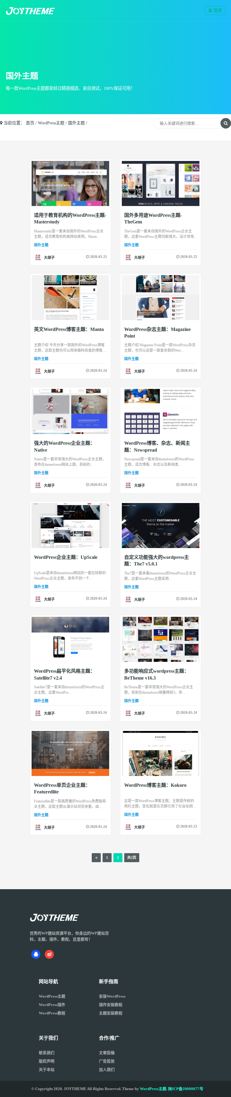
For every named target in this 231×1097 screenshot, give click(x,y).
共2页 (131, 858)
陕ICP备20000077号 (185, 1088)
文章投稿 (107, 1052)
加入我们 (107, 1069)
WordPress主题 (51, 123)
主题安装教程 (110, 1013)
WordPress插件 (52, 1004)
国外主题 (76, 123)
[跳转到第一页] (96, 858)
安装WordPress (112, 996)
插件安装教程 (110, 1004)
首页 (30, 123)
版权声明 (46, 1061)
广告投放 (107, 1061)
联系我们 (46, 1052)
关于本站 (46, 1069)
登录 (217, 10)
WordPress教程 (52, 1013)
